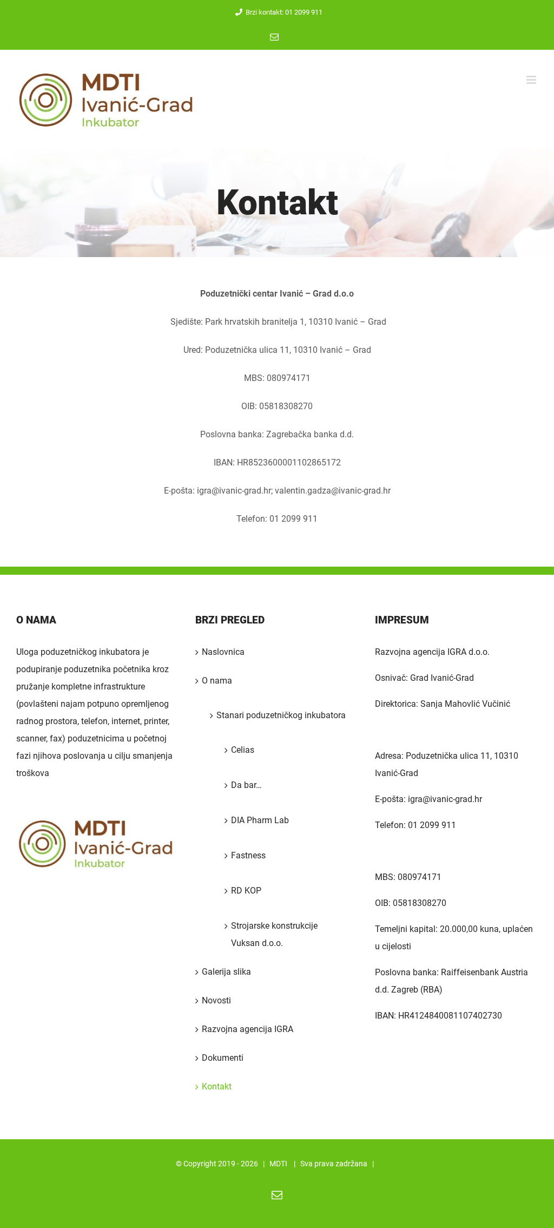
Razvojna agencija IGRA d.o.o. (432, 652)
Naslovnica (223, 652)
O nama (217, 680)
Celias (242, 750)
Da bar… (246, 785)
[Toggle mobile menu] (532, 80)
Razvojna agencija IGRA (247, 1029)
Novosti (216, 1000)
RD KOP (246, 890)
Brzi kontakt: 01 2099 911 (284, 12)
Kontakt (217, 1086)
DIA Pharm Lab (260, 820)
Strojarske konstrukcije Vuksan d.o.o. (274, 934)
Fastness (248, 855)
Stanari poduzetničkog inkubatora (281, 715)
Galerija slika (226, 972)
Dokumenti (222, 1058)
